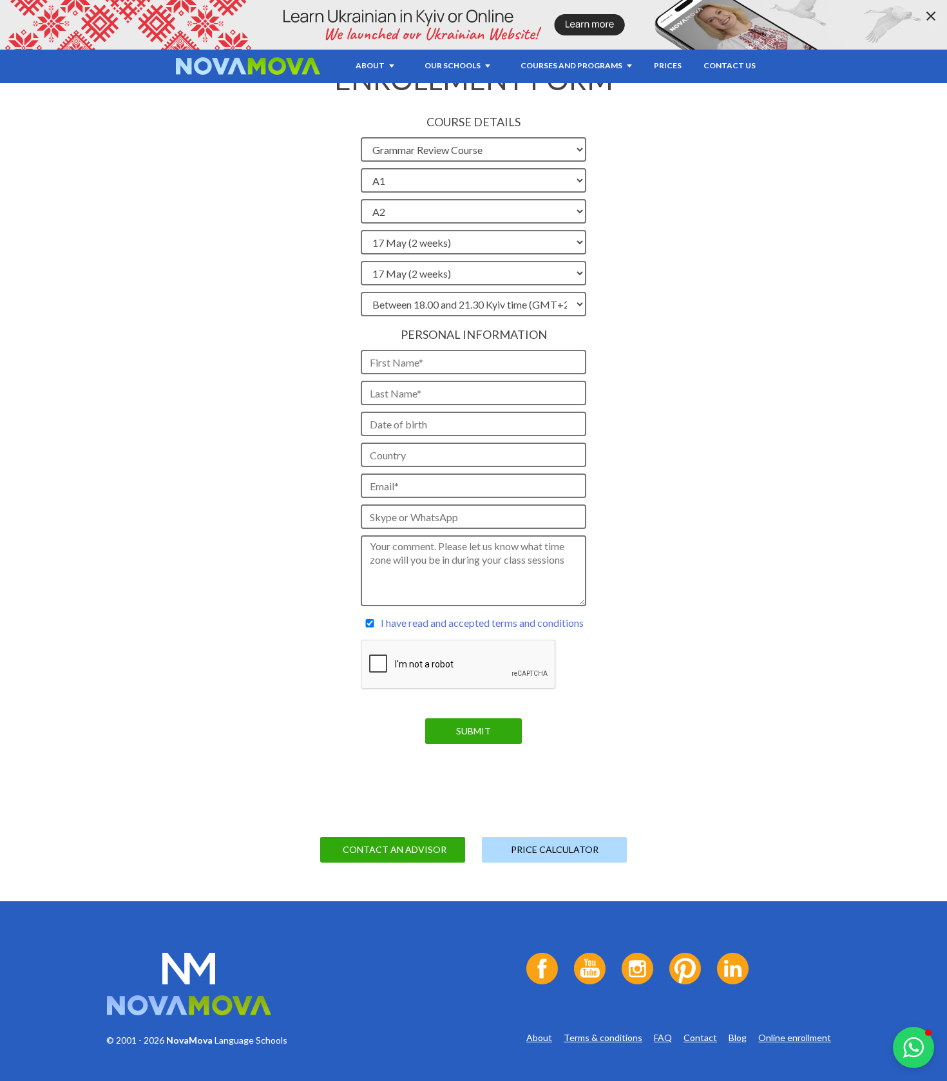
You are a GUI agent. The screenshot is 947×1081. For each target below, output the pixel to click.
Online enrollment (794, 1037)
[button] (913, 1047)
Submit (473, 730)
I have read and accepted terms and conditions (482, 623)
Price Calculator (554, 849)
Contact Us (729, 65)
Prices (668, 65)
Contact (700, 1037)
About (539, 1037)
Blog (738, 1037)
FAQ (663, 1037)
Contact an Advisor (394, 849)
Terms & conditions (603, 1037)
